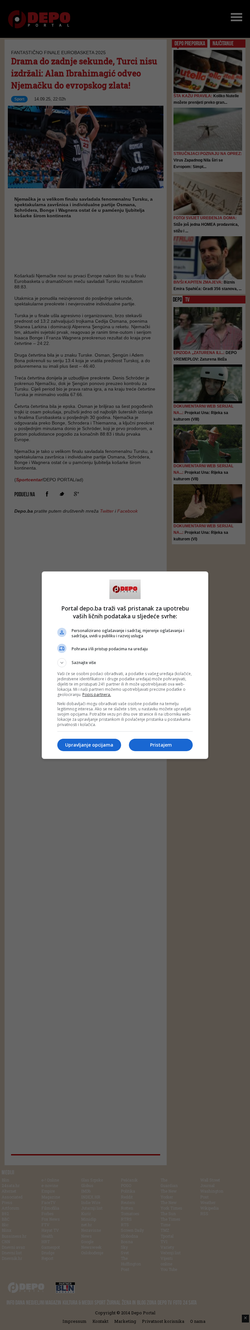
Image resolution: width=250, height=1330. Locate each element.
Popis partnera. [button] (96, 694)
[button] (125, 662)
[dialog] (125, 665)
